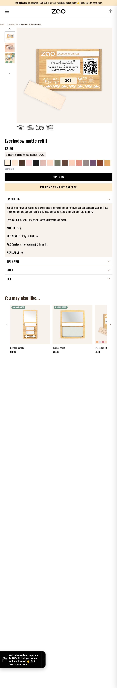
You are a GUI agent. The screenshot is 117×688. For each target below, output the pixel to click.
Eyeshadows (12, 24)
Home (2, 24)
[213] (57, 163)
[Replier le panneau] (43, 659)
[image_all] (10, 58)
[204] (29, 163)
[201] (8, 163)
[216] (65, 163)
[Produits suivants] (110, 324)
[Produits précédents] (7, 324)
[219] (79, 163)
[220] (86, 163)
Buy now (58, 177)
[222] (100, 163)
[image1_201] (10, 36)
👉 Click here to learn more (89, 3)
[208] (43, 163)
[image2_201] (10, 47)
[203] (22, 163)
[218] (72, 163)
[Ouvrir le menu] (7, 11)
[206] (36, 163)
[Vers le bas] (10, 73)
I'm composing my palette (58, 187)
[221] (93, 163)
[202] (15, 163)
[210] (50, 163)
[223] (107, 163)
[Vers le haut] (10, 29)
